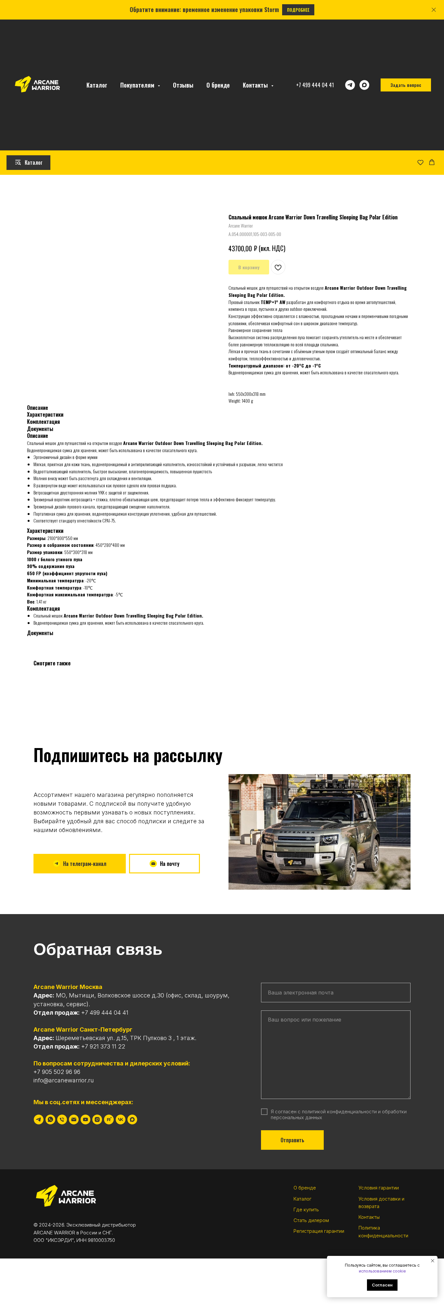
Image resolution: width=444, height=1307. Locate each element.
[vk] (120, 1119)
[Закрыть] (433, 10)
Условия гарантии (379, 1188)
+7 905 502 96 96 (56, 1071)
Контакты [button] (256, 85)
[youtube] (85, 1119)
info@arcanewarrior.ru (63, 1080)
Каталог (96, 85)
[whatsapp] (50, 1119)
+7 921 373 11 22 (103, 1046)
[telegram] (350, 85)
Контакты (369, 1217)
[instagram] (97, 1119)
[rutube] (109, 1119)
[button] (420, 162)
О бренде (218, 85)
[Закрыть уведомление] (432, 1261)
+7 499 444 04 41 (315, 85)
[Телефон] (62, 1119)
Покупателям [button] (138, 85)
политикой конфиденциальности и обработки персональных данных (339, 1114)
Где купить (306, 1209)
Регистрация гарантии (319, 1231)
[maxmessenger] (364, 85)
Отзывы (183, 85)
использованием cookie (382, 1271)
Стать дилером (311, 1220)
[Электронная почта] (74, 1119)
